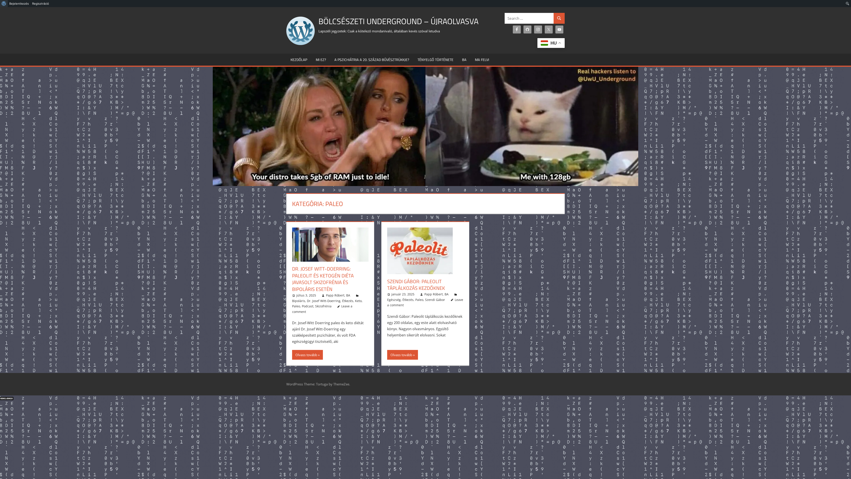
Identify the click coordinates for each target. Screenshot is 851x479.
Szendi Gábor (435, 300)
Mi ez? (321, 59)
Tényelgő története (435, 59)
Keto (358, 301)
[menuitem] (4, 3)
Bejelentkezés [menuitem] (19, 3)
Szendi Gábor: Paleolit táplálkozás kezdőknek (416, 285)
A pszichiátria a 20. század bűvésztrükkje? (371, 59)
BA (464, 59)
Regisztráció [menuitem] (40, 3)
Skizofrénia (323, 306)
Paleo (296, 306)
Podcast (307, 306)
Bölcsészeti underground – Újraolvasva (398, 21)
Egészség (394, 300)
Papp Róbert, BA (338, 295)
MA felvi (482, 59)
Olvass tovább (306, 355)
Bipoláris (298, 301)
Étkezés (347, 301)
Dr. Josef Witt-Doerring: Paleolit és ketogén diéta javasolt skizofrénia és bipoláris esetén (323, 279)
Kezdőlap (299, 59)
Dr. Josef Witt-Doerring (323, 301)
